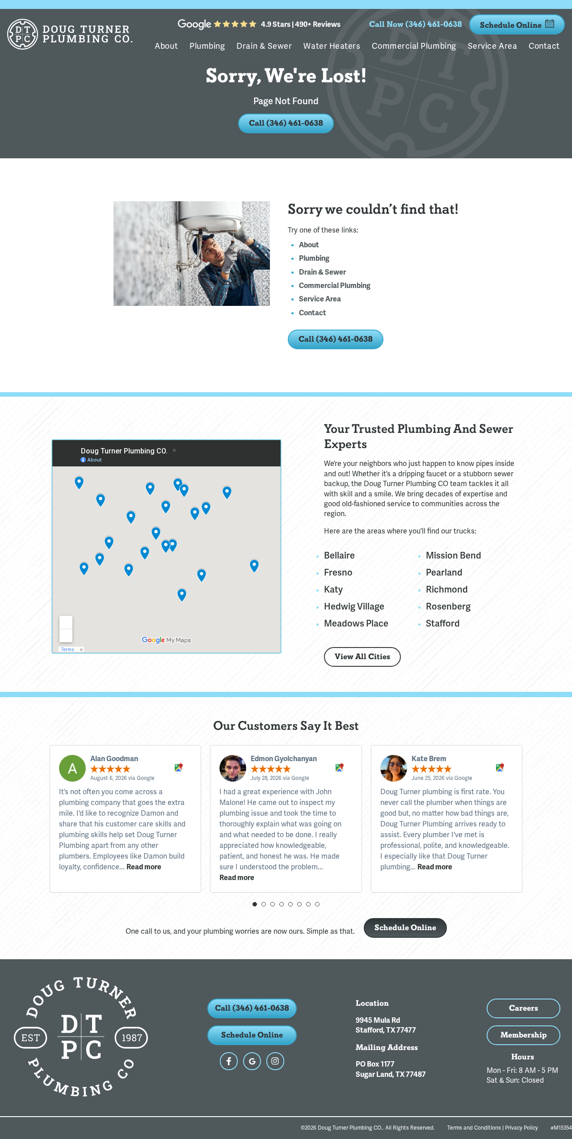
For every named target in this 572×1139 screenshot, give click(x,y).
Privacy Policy (521, 1127)
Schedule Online (511, 25)
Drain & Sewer (264, 46)
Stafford (443, 623)
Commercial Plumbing (414, 46)
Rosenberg (448, 606)
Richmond (447, 589)
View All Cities (362, 657)
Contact (544, 46)
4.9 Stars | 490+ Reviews (301, 24)
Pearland (444, 572)
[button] (254, 904)
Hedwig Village (354, 606)
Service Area (492, 46)
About (166, 46)
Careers (523, 1008)
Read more (143, 867)
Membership (523, 1035)
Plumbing (207, 46)
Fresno (338, 572)
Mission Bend (453, 555)
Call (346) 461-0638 (286, 123)
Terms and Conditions (474, 1127)
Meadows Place (356, 623)
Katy (333, 589)
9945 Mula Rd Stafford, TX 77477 (386, 1025)
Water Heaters (331, 46)
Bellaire (339, 555)
